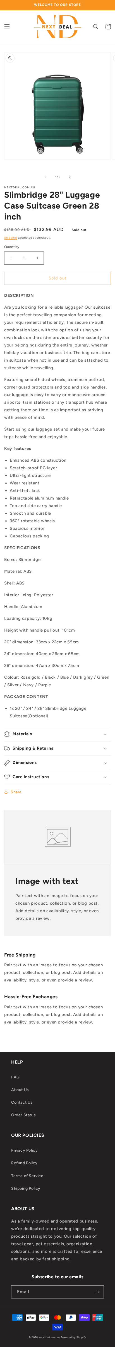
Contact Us (22, 1102)
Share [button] (16, 792)
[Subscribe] (97, 1292)
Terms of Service (27, 1175)
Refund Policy (24, 1163)
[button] (7, 26)
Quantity (11, 247)
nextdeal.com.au (50, 1337)
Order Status (23, 1115)
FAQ (15, 1077)
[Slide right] (70, 177)
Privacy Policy (24, 1150)
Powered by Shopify (74, 1337)
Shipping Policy (25, 1188)
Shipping (10, 237)
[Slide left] (45, 177)
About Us (20, 1089)
